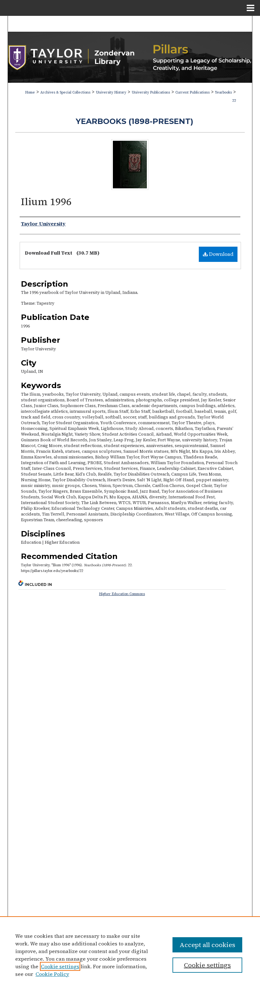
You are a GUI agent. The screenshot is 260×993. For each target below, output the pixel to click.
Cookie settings (60, 966)
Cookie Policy (52, 973)
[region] (130, 954)
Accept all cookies (207, 944)
